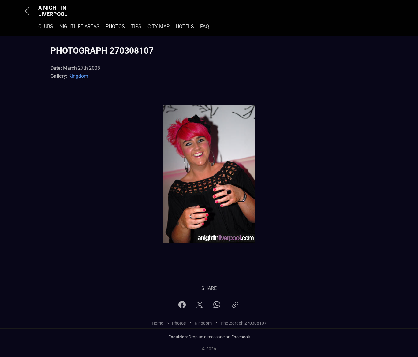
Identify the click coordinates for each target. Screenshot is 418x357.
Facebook (240, 336)
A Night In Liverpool (52, 11)
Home (157, 323)
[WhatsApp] (216, 306)
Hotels (185, 26)
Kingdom (78, 76)
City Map (158, 26)
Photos (115, 26)
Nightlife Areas (79, 26)
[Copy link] (235, 307)
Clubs (45, 26)
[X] (199, 307)
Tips (136, 26)
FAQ (204, 26)
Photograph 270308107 (244, 323)
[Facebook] (182, 307)
